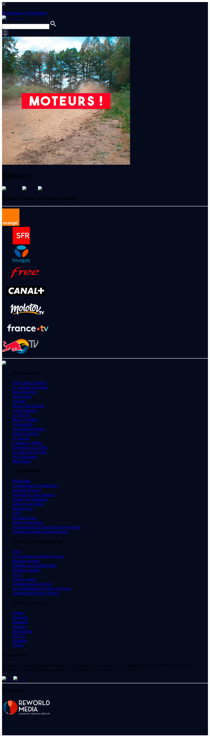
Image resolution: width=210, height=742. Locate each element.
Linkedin (19, 640)
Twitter (18, 613)
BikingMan (21, 481)
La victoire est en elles (30, 387)
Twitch (18, 645)
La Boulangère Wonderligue (35, 485)
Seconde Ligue (24, 518)
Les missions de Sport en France (38, 556)
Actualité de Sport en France (35, 593)
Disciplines (38, 13)
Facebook (20, 617)
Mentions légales (25, 561)
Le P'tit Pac (21, 415)
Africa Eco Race (25, 433)
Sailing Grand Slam (28, 504)
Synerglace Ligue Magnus (33, 495)
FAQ (16, 551)
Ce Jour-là (20, 438)
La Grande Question (28, 429)
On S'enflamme (24, 456)
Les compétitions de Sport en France (41, 588)
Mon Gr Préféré (25, 419)
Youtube (19, 626)
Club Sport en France (29, 383)
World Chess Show (28, 522)
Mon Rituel (21, 461)
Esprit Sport (22, 396)
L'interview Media (27, 443)
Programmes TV (15, 13)
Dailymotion (22, 631)
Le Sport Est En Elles (29, 452)
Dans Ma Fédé (24, 392)
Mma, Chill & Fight (28, 406)
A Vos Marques (24, 410)
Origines (19, 401)
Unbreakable (22, 424)
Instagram (20, 622)
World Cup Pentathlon (30, 499)
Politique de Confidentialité (34, 565)
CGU (16, 574)
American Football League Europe (40, 531)
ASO (16, 513)
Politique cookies (26, 570)
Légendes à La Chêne (30, 447)
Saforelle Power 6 (26, 490)
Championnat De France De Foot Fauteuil (46, 527)
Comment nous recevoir (31, 584)
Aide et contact (24, 579)
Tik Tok (18, 636)
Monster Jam (22, 508)
